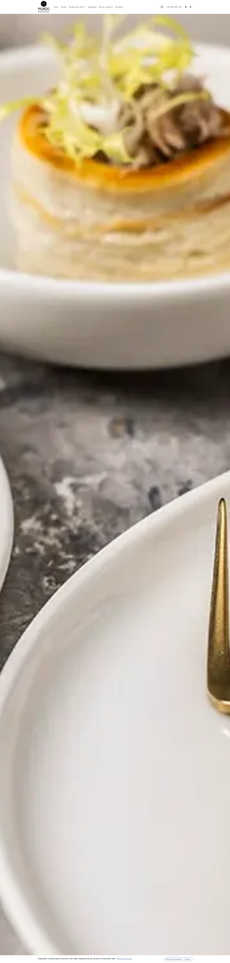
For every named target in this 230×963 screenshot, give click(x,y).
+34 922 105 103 (174, 7)
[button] (161, 6)
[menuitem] (56, 7)
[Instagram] (186, 7)
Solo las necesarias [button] (173, 959)
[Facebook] (190, 7)
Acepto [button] (187, 959)
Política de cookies (124, 959)
